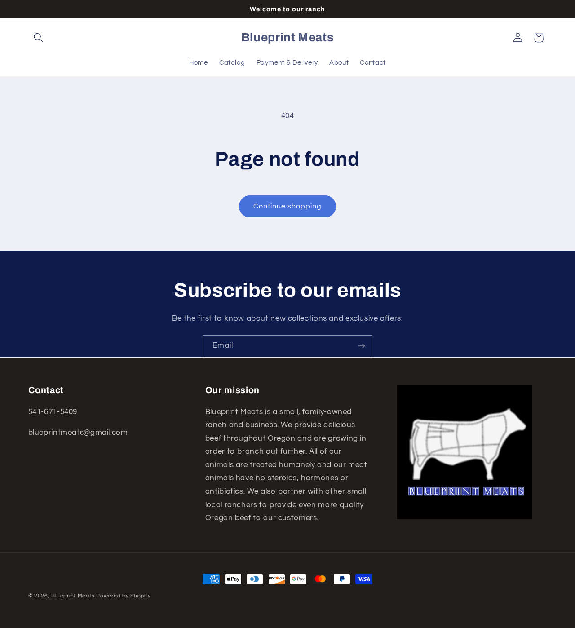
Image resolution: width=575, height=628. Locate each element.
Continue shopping (287, 206)
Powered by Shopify (123, 595)
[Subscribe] (361, 346)
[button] (38, 37)
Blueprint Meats (72, 595)
